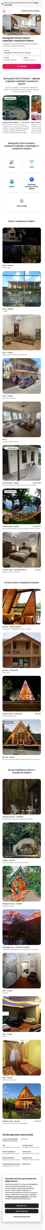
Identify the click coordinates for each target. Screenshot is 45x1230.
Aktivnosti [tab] (24, 1139)
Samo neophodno (22, 1211)
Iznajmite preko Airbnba (30, 11)
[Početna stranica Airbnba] (4, 11)
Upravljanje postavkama (21, 1216)
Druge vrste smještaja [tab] (10, 1139)
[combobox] (21, 53)
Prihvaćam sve (22, 1206)
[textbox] (12, 60)
